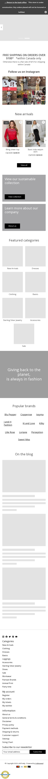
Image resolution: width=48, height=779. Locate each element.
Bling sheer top (12, 149)
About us (6, 714)
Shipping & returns (10, 731)
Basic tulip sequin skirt (35, 150)
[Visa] (21, 767)
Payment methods (10, 728)
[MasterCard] (17, 767)
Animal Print (7, 683)
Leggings (6, 659)
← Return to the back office (16, 2)
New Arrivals (12, 268)
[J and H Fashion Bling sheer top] (12, 133)
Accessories (35, 320)
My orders (6, 698)
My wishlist (7, 705)
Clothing (12, 294)
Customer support (10, 735)
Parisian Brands (9, 679)
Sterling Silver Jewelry (12, 320)
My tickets (6, 702)
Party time (6, 686)
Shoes (5, 669)
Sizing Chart (7, 742)
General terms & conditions (14, 718)
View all (24, 165)
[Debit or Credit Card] (29, 767)
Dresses (35, 268)
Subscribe (37, 752)
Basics (35, 294)
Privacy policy (8, 725)
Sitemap (5, 738)
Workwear (6, 676)
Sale (24, 346)
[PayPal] (25, 767)
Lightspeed (39, 763)
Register (6, 695)
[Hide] (45, 12)
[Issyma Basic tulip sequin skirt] (35, 133)
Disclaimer (6, 721)
